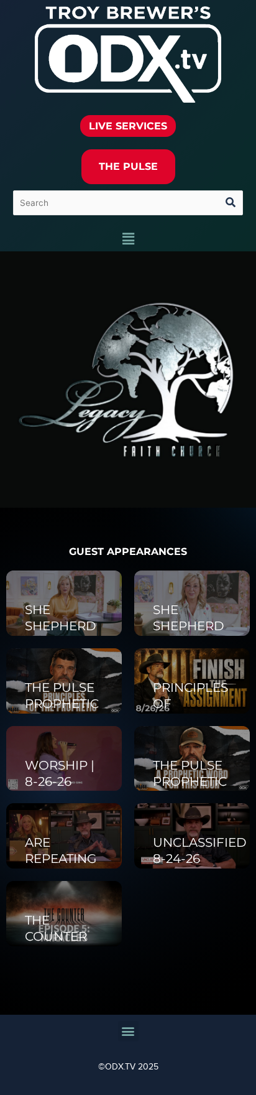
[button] (128, 239)
